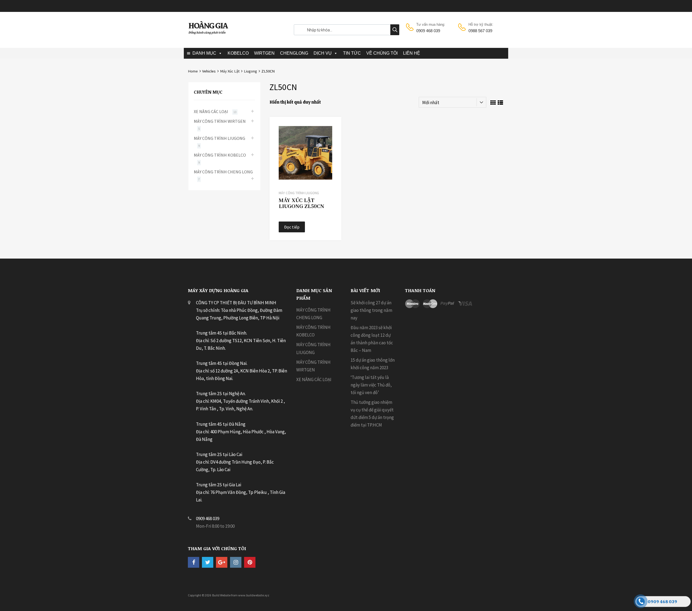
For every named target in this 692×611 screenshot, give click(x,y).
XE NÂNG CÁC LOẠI (211, 111)
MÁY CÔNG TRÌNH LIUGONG (299, 193)
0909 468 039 (428, 30)
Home (193, 71)
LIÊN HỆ (411, 53)
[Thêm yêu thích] (333, 127)
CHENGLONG (294, 53)
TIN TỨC (352, 53)
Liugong (250, 71)
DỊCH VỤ (323, 53)
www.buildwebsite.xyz (253, 595)
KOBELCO (238, 53)
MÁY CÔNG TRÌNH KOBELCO (220, 155)
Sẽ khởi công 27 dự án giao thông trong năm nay (371, 310)
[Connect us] (193, 562)
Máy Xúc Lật (229, 71)
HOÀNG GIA (208, 25)
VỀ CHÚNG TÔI (382, 53)
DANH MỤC (204, 53)
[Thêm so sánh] (333, 136)
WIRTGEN (264, 53)
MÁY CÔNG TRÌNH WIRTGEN (220, 121)
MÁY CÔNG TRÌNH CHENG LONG (223, 171)
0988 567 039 (480, 30)
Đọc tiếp (292, 227)
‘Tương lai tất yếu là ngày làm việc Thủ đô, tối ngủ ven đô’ (371, 384)
